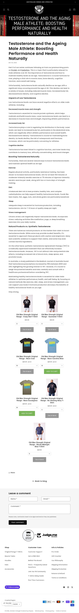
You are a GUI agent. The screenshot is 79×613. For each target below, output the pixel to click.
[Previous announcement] (4, 2)
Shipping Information (59, 565)
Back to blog (41, 481)
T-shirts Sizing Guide (36, 576)
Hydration (25, 70)
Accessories (9, 569)
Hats (6, 565)
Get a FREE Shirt (34, 556)
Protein (14, 70)
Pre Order (55, 552)
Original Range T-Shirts (13, 552)
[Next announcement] (75, 2)
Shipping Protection (59, 569)
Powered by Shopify (27, 611)
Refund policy (39, 611)
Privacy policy (50, 611)
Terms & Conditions (59, 578)
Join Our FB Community (37, 571)
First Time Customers (36, 580)
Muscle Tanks (10, 556)
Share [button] (13, 473)
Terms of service (61, 611)
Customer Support (35, 552)
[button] (4, 10)
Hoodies (8, 560)
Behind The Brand (35, 560)
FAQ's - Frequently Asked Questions (37, 566)
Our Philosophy (57, 560)
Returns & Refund (58, 573)
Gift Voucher (56, 556)
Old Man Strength (15, 611)
